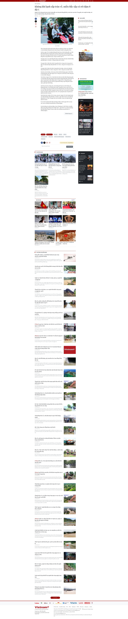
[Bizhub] (45, 603)
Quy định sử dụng (62, 606)
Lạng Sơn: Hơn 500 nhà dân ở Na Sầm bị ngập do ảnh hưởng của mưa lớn (48, 336)
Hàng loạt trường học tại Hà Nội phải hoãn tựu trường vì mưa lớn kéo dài (82, 177)
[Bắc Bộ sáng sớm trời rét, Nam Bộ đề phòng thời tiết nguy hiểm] (69, 158)
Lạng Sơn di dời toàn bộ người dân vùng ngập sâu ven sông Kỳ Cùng (48, 553)
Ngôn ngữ (73, 606)
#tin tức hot (43, 138)
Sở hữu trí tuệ (56, 606)
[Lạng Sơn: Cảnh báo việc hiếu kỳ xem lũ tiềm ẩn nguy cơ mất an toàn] (70, 327)
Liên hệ (91, 606)
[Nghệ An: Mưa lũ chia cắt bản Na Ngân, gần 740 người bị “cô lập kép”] (70, 281)
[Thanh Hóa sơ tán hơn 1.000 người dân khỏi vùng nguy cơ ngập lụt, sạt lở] (70, 293)
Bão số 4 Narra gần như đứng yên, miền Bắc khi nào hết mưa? (48, 461)
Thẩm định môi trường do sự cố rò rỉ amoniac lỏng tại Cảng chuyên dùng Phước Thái (48, 347)
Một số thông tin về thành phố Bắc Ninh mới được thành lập (85, 93)
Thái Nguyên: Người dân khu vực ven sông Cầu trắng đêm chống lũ (47, 507)
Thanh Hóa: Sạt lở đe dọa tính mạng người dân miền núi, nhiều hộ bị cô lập (48, 382)
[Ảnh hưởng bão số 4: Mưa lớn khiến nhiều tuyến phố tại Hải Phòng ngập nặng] (70, 396)
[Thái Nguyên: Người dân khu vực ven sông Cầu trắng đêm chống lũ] (70, 510)
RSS (67, 606)
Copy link (36, 26)
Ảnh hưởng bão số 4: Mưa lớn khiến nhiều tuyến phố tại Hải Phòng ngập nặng (48, 393)
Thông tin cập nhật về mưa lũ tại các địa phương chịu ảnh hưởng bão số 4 (48, 587)
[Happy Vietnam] (58, 603)
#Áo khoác (43, 134)
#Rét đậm (55, 134)
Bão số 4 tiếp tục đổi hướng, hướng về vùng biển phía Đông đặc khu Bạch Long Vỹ (85, 21)
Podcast (83, 153)
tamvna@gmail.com (76, 610)
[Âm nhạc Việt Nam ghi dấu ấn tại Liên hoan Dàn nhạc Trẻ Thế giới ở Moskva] (85, 106)
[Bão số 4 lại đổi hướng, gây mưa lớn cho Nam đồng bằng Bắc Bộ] (70, 361)
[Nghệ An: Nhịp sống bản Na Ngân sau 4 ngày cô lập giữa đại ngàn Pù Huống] (70, 522)
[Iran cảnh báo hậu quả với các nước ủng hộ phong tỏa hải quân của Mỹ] (90, 157)
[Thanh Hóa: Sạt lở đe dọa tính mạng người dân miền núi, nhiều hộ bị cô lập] (70, 385)
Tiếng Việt (71, 0)
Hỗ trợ (70, 606)
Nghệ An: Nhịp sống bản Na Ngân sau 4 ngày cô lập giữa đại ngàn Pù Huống (48, 519)
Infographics (83, 78)
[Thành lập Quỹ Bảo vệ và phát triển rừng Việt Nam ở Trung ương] (70, 487)
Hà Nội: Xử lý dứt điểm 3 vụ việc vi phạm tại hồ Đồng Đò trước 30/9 (85, 27)
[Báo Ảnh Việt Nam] (87, 603)
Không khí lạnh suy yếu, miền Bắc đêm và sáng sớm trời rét (54, 165)
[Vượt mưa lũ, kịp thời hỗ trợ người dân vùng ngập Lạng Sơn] (70, 579)
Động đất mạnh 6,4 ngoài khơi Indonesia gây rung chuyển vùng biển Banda (47, 255)
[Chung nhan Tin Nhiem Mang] (87, 609)
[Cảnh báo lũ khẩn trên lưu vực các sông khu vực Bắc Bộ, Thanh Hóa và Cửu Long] (70, 533)
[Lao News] (50, 603)
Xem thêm (55, 597)
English (74, 0)
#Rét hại (60, 134)
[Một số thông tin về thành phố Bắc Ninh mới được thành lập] (85, 85)
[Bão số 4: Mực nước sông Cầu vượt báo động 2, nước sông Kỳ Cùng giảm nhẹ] (70, 453)
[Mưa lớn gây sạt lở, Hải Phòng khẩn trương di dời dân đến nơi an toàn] (70, 269)
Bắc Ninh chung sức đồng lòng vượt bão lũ (45, 427)
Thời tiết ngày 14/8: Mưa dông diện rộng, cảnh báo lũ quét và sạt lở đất (85, 43)
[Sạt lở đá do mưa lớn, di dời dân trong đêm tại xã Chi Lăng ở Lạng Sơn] (70, 476)
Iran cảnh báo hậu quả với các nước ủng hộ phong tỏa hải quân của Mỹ (83, 157)
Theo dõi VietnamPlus (63, 142)
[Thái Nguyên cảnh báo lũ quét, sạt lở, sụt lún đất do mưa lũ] (70, 545)
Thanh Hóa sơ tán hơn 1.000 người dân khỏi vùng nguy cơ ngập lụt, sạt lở (48, 290)
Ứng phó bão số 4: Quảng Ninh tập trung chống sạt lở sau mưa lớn (49, 313)
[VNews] (92, 603)
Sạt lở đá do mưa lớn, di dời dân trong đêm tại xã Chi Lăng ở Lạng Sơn (48, 473)
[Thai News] (53, 603)
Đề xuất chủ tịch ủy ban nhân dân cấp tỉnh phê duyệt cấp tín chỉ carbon (49, 370)
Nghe (82, 161)
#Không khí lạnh (49, 134)
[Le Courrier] (81, 603)
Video (81, 100)
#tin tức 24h (51, 136)
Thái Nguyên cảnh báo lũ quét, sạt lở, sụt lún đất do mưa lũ (48, 542)
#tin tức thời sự (68, 136)
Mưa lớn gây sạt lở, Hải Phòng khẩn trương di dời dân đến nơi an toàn (49, 267)
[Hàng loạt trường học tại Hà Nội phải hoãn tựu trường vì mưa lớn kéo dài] (90, 177)
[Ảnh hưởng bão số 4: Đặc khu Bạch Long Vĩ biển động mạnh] (70, 419)
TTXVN (78, 606)
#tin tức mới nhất (44, 136)
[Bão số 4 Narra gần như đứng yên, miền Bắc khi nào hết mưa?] (70, 464)
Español (80, 0)
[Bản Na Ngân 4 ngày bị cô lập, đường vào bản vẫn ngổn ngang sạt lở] (70, 567)
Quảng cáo (86, 606)
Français (77, 0)
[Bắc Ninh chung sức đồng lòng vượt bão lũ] (70, 430)
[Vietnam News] (74, 603)
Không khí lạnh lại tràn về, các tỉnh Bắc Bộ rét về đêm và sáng (41, 165)
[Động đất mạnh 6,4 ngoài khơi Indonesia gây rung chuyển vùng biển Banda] (70, 258)
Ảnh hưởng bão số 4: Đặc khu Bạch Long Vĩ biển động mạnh (48, 416)
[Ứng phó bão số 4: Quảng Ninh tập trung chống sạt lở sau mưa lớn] (70, 316)
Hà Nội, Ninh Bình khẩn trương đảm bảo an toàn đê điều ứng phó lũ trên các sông (48, 404)
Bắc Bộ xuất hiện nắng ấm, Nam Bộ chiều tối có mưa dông (41, 187)
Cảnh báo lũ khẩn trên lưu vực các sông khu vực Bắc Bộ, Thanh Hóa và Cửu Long (48, 531)
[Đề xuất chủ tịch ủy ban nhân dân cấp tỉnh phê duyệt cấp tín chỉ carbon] (70, 373)
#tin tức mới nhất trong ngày (59, 136)
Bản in (36, 24)
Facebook (36, 19)
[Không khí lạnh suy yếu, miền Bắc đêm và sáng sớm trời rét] (55, 158)
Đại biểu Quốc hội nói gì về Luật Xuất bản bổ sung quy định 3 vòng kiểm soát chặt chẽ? (82, 168)
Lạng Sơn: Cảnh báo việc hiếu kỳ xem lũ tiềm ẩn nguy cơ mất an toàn (48, 325)
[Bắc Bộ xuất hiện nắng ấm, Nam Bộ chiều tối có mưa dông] (41, 180)
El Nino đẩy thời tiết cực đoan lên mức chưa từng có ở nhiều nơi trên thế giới (85, 32)
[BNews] (41, 603)
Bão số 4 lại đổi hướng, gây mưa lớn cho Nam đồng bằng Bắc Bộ (48, 359)
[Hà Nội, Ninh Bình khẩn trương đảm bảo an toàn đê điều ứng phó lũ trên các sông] (70, 407)
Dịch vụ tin (81, 606)
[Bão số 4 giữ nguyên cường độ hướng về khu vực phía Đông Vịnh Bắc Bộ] (70, 441)
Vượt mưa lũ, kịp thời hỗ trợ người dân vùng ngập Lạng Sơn (48, 576)
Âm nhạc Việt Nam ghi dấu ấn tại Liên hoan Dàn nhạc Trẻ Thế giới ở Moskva (85, 114)
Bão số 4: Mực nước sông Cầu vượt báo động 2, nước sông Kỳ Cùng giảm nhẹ (49, 450)
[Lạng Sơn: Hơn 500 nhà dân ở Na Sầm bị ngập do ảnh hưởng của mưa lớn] (70, 339)
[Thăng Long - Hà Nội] (88, 0)
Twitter (36, 21)
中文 (83, 0)
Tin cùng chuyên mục (41, 252)
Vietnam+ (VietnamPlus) (42, 1)
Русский (86, 0)
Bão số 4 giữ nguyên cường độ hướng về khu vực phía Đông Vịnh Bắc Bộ (47, 439)
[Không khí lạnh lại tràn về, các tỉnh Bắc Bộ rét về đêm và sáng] (41, 158)
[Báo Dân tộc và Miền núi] (36, 603)
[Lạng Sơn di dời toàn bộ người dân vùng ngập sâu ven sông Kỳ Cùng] (70, 556)
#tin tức (65, 134)
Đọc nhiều (82, 18)
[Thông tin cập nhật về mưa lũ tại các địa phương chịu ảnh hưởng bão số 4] (70, 590)
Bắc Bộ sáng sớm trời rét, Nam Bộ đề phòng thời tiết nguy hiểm (68, 165)
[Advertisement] (57, 123)
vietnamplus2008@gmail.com (61, 613)
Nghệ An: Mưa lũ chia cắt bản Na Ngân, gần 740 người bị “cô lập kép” (48, 278)
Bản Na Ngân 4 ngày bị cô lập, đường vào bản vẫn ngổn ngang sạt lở (48, 564)
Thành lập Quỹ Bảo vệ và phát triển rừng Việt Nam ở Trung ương (47, 484)
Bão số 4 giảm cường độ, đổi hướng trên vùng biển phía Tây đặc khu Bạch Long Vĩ (48, 301)
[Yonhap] (65, 603)
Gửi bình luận (69, 146)
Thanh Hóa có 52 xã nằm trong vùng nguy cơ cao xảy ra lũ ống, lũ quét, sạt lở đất (49, 496)
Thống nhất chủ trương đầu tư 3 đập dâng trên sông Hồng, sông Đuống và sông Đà (85, 38)
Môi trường (37, 3)
